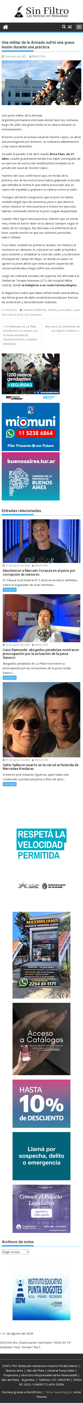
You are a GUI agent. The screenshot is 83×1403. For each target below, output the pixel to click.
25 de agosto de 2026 (17, 760)
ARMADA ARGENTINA (34, 310)
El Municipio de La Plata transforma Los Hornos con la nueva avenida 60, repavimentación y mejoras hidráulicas (20, 335)
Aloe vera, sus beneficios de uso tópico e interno (62, 328)
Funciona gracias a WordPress (22, 1392)
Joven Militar (65, 310)
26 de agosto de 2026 (17, 644)
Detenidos (36, 314)
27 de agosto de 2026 (17, 565)
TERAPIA (52, 310)
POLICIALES (11, 310)
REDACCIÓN (38, 56)
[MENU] (79, 27)
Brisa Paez (23, 314)
